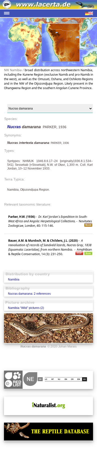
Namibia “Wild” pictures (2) (26, 308)
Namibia (13, 279)
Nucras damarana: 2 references (29, 293)
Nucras (14, 127)
